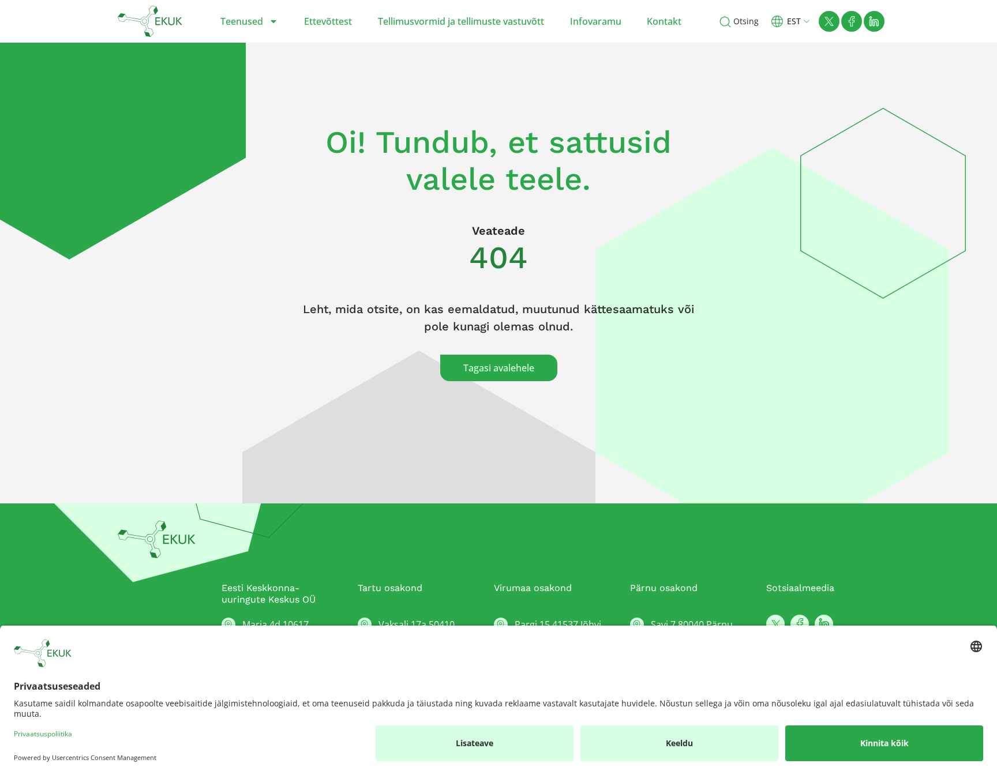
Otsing (746, 21)
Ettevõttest (328, 21)
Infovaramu (595, 21)
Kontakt (664, 21)
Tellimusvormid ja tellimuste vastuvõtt (461, 21)
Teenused (241, 21)
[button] (795, 21)
